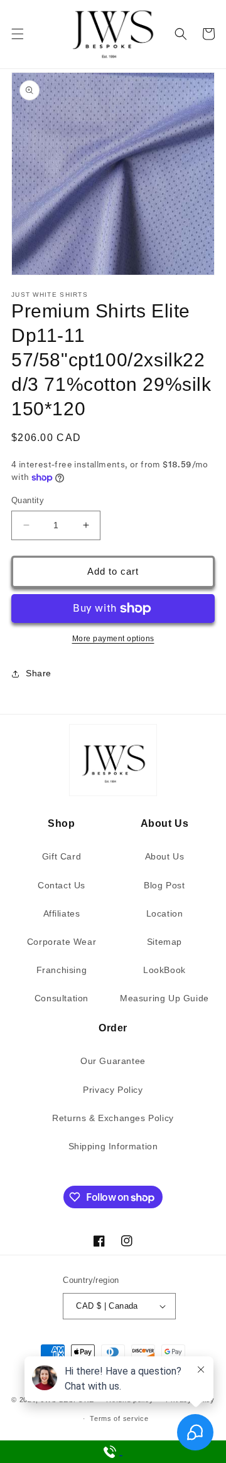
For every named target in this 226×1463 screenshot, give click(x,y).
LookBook (164, 970)
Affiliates (61, 913)
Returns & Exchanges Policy (113, 1118)
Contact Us (61, 885)
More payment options (113, 638)
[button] (17, 34)
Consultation (62, 998)
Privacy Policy (113, 1090)
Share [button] (38, 673)
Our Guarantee (113, 1061)
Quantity (27, 500)
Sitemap (164, 942)
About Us (165, 856)
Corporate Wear (61, 942)
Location (164, 913)
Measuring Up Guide (164, 998)
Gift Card (61, 856)
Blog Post (164, 885)
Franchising (61, 970)
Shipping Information (113, 1146)
